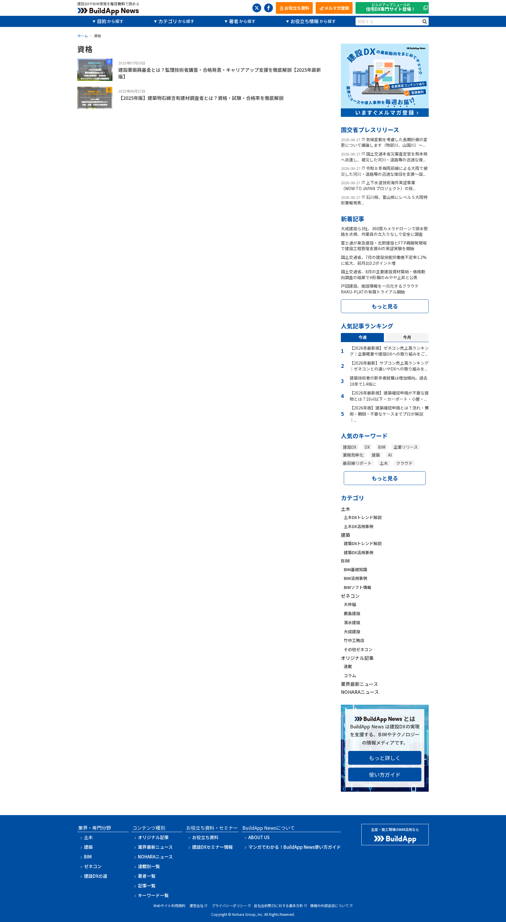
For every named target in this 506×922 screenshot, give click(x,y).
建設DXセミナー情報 (212, 847)
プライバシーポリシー (229, 905)
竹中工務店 (354, 640)
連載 (348, 666)
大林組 (350, 604)
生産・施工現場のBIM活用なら (395, 829)
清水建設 (352, 622)
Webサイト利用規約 (169, 905)
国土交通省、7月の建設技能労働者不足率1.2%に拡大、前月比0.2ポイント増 (384, 260)
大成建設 (352, 631)
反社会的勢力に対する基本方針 (278, 905)
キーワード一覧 (153, 895)
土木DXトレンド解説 (363, 517)
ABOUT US (259, 837)
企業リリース (406, 447)
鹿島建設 (352, 613)
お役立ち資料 (205, 837)
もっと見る (385, 306)
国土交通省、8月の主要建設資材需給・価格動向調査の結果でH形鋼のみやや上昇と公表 (383, 274)
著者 (233, 21)
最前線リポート (357, 463)
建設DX (349, 447)
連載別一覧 (149, 866)
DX (367, 447)
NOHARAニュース (360, 691)
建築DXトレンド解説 (363, 543)
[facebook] (268, 8)
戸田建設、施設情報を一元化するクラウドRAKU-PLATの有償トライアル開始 (380, 289)
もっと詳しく (385, 757)
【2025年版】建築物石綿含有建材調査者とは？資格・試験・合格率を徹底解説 (200, 97)
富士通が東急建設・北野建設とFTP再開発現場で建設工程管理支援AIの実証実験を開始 (384, 246)
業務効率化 (353, 455)
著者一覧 (146, 876)
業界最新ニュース (359, 683)
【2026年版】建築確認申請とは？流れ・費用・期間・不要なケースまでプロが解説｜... (389, 414)
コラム (350, 675)
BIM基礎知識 (355, 569)
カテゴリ (167, 21)
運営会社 (196, 905)
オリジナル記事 (357, 657)
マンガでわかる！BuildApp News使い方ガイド (294, 847)
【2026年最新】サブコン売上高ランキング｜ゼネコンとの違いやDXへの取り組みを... (389, 366)
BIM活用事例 (355, 578)
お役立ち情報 (304, 21)
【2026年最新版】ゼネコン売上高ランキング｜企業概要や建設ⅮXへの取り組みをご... (389, 351)
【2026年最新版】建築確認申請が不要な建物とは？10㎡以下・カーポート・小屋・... (389, 396)
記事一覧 (146, 885)
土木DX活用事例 (358, 526)
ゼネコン (350, 595)
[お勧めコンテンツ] (385, 112)
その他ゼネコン (358, 649)
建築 (376, 455)
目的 (101, 21)
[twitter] (256, 8)
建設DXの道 (95, 876)
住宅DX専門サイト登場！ (391, 7)
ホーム (82, 35)
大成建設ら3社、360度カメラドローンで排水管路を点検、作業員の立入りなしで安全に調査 (384, 231)
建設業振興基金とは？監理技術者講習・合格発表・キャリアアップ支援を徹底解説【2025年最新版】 (219, 73)
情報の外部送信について (329, 905)
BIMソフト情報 (357, 587)
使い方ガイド (385, 774)
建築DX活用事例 (358, 552)
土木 (384, 463)
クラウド (404, 463)
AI (390, 455)
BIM (381, 447)
